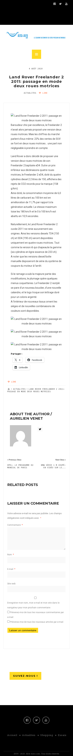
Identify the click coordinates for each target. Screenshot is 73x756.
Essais (62, 735)
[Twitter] (36, 720)
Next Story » (60, 460)
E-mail (11, 569)
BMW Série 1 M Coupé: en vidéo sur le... (53, 466)
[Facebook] (27, 720)
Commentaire (15, 525)
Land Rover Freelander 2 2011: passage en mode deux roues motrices (36, 81)
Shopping (46, 735)
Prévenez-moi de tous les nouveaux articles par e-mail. (37, 622)
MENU (36, 54)
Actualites (30, 93)
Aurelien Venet (26, 418)
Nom (10, 554)
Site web (11, 583)
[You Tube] (45, 720)
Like (44, 93)
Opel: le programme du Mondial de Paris (20, 466)
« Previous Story (14, 460)
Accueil (12, 735)
